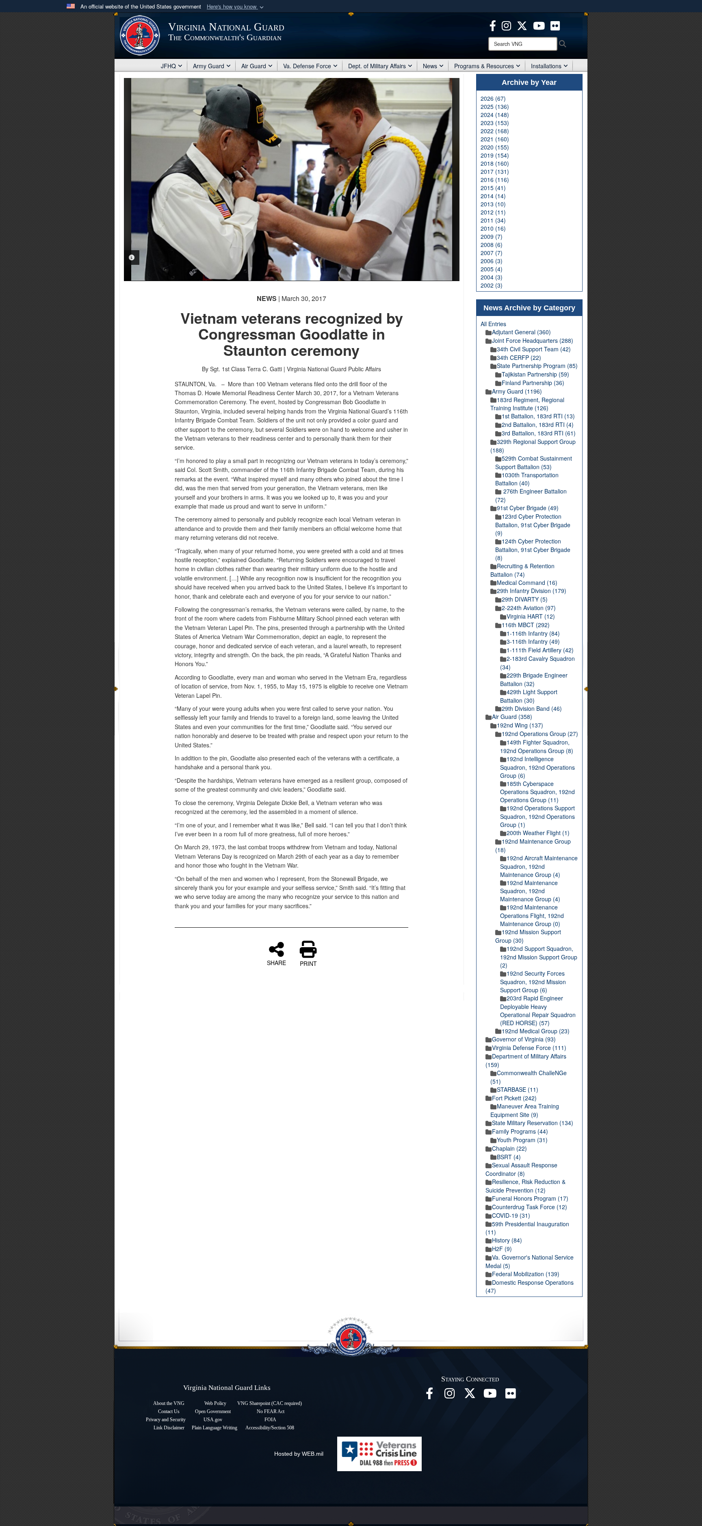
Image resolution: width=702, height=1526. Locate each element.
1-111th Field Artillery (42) (540, 650)
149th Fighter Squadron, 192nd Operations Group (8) (536, 746)
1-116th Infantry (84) (533, 633)
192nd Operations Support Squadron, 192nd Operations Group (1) (537, 816)
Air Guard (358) (512, 716)
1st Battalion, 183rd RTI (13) (538, 416)
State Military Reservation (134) (532, 1123)
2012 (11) (493, 212)
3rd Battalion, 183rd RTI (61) (539, 433)
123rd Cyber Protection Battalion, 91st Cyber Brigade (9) (532, 524)
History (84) (507, 1240)
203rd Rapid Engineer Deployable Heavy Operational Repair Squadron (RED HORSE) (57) (538, 1010)
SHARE (276, 962)
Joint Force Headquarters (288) (532, 340)
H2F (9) (502, 1249)
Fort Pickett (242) (514, 1098)
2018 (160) (495, 163)
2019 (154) (495, 155)
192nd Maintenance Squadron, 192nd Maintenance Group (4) (530, 891)
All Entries (493, 324)
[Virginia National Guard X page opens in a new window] (522, 25)
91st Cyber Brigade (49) (528, 508)
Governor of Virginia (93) (524, 1039)
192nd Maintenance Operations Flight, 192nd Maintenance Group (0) (532, 915)
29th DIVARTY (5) (525, 599)
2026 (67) (493, 98)
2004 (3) (492, 277)
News (430, 66)
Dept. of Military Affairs (377, 66)
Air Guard (253, 66)
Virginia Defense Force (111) (529, 1047)
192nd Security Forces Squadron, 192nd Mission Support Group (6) (533, 981)
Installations (546, 66)
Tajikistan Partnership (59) (535, 374)
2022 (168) (495, 131)
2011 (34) (493, 220)
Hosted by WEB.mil (298, 1453)
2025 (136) (495, 106)
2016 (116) (495, 179)
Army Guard (208, 66)
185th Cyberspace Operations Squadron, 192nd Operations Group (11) (537, 791)
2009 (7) (492, 236)
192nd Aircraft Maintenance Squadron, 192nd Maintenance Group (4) (539, 866)
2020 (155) (495, 147)
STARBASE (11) (517, 1089)
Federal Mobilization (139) (525, 1274)
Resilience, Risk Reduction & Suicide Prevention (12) (525, 1186)
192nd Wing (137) (520, 725)
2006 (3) (492, 261)
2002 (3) (492, 285)
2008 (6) (492, 244)
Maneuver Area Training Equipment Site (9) (524, 1110)
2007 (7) (492, 253)
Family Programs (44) (520, 1131)
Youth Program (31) (522, 1140)
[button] (236, 6)
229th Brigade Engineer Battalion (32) (534, 679)
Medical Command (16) (527, 582)
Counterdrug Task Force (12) (529, 1207)
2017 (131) (495, 171)
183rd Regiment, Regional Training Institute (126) (527, 404)
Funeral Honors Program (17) (530, 1198)
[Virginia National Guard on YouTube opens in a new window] (539, 25)
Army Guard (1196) (517, 391)
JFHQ (168, 66)
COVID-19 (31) (511, 1215)
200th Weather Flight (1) (538, 833)
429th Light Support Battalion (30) (528, 696)
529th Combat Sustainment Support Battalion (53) (533, 462)
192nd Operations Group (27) (540, 733)
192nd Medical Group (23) (536, 1031)
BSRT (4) (509, 1157)
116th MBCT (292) (526, 625)
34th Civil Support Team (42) (534, 349)
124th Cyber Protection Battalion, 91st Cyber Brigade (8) (532, 549)
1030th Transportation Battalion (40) (527, 479)
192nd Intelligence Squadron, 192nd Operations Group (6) (537, 767)
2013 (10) (493, 204)
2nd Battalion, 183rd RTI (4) (538, 424)
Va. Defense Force (307, 66)
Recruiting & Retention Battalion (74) (522, 570)
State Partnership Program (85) (537, 365)
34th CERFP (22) (519, 357)
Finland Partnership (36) (533, 383)
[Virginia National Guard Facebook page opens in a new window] (493, 25)
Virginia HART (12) (531, 616)
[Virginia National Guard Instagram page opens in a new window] (506, 25)
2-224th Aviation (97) (529, 608)
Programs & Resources (484, 66)
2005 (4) (492, 269)
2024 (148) (495, 114)
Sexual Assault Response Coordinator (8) (521, 1169)
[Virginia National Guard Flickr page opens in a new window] (555, 25)
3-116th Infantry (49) (533, 641)
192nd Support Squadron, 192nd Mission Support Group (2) (538, 956)
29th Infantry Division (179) (531, 591)
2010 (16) (493, 228)
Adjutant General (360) (521, 332)
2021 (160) (495, 139)
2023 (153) (495, 123)
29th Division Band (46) (532, 708)
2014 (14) (493, 196)
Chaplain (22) (509, 1148)
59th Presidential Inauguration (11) (527, 1228)
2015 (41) (493, 188)
